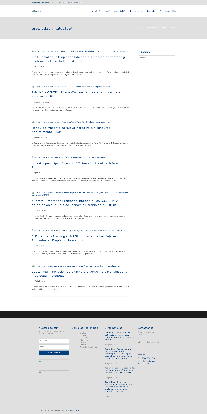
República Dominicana (89, 347)
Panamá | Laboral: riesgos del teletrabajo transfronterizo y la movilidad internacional (120, 370)
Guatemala (84, 333)
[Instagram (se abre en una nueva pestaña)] (168, 2)
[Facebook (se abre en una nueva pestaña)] (166, 2)
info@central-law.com (73, 2)
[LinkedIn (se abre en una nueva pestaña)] (171, 2)
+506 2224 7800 (47, 2)
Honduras (84, 338)
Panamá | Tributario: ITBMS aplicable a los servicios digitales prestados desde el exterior (119, 336)
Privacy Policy (75, 410)
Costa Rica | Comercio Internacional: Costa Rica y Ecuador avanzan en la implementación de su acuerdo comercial (118, 386)
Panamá (83, 345)
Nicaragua (84, 340)
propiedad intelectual (167, 27)
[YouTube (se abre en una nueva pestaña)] (174, 2)
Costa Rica (84, 342)
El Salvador (84, 335)
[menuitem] (174, 11)
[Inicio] (136, 27)
